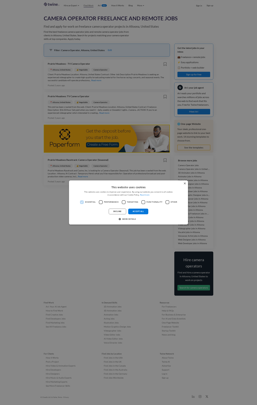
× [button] (185, 183)
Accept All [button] (138, 211)
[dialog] (128, 202)
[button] (128, 219)
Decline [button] (117, 211)
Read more (145, 195)
